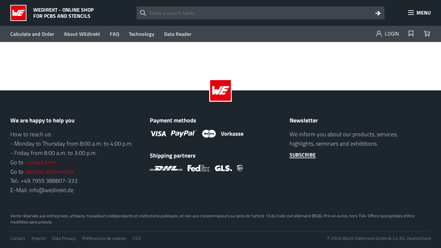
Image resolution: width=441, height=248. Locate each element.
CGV (137, 238)
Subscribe (303, 155)
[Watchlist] (411, 33)
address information (50, 171)
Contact (17, 238)
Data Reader (177, 34)
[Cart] (427, 33)
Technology (141, 34)
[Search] (378, 12)
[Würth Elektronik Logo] (20, 13)
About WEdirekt (82, 34)
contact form (40, 162)
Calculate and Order (32, 34)
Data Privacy (64, 238)
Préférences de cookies (104, 238)
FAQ (114, 34)
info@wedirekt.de (51, 190)
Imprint (39, 238)
